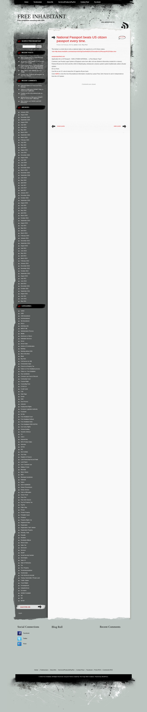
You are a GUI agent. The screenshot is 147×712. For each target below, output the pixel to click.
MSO (22, 474)
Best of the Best (25, 353)
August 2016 (24, 203)
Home (26, 2)
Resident (23, 537)
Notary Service (25, 489)
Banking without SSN (26, 351)
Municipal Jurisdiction (27, 477)
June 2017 (24, 187)
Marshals (23, 469)
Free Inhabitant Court (27, 416)
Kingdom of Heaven (26, 457)
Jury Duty (23, 454)
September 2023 (25, 135)
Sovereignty (24, 557)
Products (23, 517)
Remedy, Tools (25, 532)
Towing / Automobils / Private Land (30, 578)
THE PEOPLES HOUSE (27, 575)
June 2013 (24, 250)
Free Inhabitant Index (27, 421)
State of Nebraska (26, 562)
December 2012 (25, 266)
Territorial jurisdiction (26, 570)
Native (22, 482)
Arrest (22, 341)
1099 (22, 313)
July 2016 (23, 205)
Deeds (22, 396)
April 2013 (23, 255)
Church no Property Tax (27, 366)
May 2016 (23, 210)
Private (23, 510)
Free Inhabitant (41, 16)
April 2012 (23, 283)
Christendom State (26, 363)
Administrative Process (27, 331)
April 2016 (23, 213)
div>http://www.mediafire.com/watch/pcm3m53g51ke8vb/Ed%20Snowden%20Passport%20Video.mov (84, 51)
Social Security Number (27, 555)
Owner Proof (24, 494)
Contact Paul (85, 2)
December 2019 (25, 167)
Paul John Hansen (26, 500)
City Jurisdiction (25, 374)
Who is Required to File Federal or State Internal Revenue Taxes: (32, 58)
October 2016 (24, 198)
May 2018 (23, 180)
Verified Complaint (26, 593)
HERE (57, 74)
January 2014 (24, 238)
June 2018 (24, 177)
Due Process (24, 401)
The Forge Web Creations (87, 676)
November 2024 (25, 117)
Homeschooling (25, 429)
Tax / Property (25, 568)
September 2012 (25, 273)
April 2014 (23, 230)
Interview (23, 444)
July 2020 (23, 160)
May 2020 (23, 165)
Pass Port (23, 497)
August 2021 (24, 150)
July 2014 (23, 225)
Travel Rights (24, 583)
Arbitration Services (26, 338)
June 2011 (24, 298)
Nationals (23, 479)
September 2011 (25, 291)
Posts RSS (97, 670)
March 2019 (24, 170)
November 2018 (25, 172)
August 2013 (24, 245)
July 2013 (23, 248)
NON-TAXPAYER (25, 484)
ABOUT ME (24, 328)
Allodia (22, 333)
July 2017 (23, 185)
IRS (22, 449)
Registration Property (27, 530)
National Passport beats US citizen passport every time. (82, 39)
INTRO (23, 447)
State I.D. (23, 560)
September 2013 (25, 243)
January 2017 (24, 193)
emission (23, 404)
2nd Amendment (25, 318)
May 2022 (23, 145)
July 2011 (23, 296)
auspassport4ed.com (58, 56)
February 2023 (25, 140)
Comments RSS (108, 670)
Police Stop (24, 507)
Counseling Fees (25, 384)
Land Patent (24, 462)
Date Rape (24, 394)
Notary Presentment (26, 487)
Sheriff (22, 552)
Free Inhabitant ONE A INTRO (29, 424)
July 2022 (23, 142)
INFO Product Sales (26, 442)
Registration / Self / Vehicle (28, 527)
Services (23, 550)
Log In (20, 613)
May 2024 (23, 130)
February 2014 (25, 235)
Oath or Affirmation (26, 492)
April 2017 (23, 190)
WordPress (105, 676)
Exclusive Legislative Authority (29, 409)
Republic (23, 535)
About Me (50, 2)
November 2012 (25, 268)
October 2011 (24, 288)
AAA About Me (25, 326)
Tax (22, 565)
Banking (23, 348)
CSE (22, 391)
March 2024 (24, 132)
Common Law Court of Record (29, 376)
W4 (22, 598)
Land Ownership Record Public (29, 459)
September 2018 (25, 175)
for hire (23, 414)
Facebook (97, 2)
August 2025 (24, 114)
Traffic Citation (25, 580)
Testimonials (38, 2)
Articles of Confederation (27, 346)
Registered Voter (25, 522)
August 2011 (24, 293)
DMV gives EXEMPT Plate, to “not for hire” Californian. (32, 90)
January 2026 (24, 112)
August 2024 (24, 122)
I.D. (22, 434)
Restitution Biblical (26, 540)
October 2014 (24, 218)
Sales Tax (23, 545)
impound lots (24, 439)
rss (113, 22)
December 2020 (25, 155)
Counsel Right (25, 381)
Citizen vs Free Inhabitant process (30, 369)
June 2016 (24, 208)
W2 (22, 595)
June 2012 (24, 281)
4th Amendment (25, 321)
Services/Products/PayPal (66, 2)
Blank (22, 356)
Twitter (25, 638)
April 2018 (23, 182)
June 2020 (24, 162)
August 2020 (24, 157)
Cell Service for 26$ (26, 361)
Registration (24, 525)
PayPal (23, 505)
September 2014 (25, 220)
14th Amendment (25, 316)
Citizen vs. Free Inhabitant (28, 371)
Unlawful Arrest (25, 588)
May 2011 (23, 301)
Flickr (25, 644)
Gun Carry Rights (26, 426)
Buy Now (23, 358)
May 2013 (23, 253)
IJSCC (22, 437)
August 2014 (24, 223)
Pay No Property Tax (27, 502)
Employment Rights (26, 406)
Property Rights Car (26, 520)
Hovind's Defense (26, 431)
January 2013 (24, 263)
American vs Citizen (26, 336)
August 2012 (24, 276)
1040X (22, 311)
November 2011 (25, 286)
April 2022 (23, 147)
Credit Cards (24, 389)
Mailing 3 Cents (25, 467)
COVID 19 (24, 386)
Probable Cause (25, 515)
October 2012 (24, 271)
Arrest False (24, 343)
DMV (22, 399)
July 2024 (23, 124)
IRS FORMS (24, 452)
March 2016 (24, 215)
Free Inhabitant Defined (27, 419)
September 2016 (25, 200)
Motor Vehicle (24, 472)
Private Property (25, 512)
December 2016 (25, 195)
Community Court (26, 379)
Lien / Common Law (26, 464)
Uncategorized (25, 585)
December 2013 (25, 240)
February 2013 (25, 261)
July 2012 (23, 278)
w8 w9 (22, 600)
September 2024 (25, 119)
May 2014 (23, 228)
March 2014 (24, 233)
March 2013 (24, 258)
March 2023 (24, 137)
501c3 (22, 323)
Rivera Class (24, 542)
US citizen (23, 590)
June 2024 (24, 127)
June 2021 (24, 152)
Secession (24, 547)
